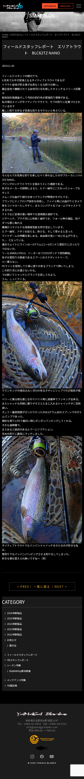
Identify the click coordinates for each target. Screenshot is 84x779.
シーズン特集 (14, 665)
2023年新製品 (14, 629)
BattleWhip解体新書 (20, 671)
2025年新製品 (14, 618)
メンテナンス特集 (16, 680)
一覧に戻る (42, 586)
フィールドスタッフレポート (22, 654)
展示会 (12, 645)
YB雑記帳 (12, 685)
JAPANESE (50, 6)
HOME (5, 34)
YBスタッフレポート (18, 660)
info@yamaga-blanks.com (42, 727)
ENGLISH (65, 6)
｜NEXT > (59, 586)
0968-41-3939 (32, 723)
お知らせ (11, 640)
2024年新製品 (14, 623)
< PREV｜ (25, 586)
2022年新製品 (14, 634)
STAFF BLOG (16, 34)
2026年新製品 (14, 613)
